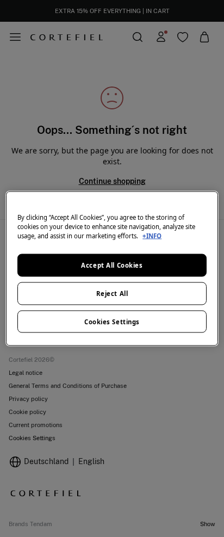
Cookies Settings (112, 321)
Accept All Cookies (111, 265)
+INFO (151, 235)
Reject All (112, 293)
